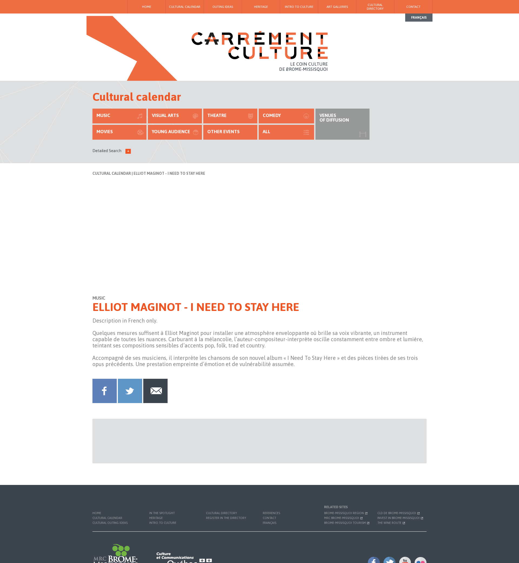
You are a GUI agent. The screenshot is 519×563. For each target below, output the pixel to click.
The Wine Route (389, 522)
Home (146, 7)
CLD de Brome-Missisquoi (397, 513)
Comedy (272, 115)
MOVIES (105, 131)
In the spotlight (162, 513)
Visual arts (165, 115)
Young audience (171, 131)
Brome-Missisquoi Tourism (345, 522)
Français (419, 17)
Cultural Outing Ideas (110, 522)
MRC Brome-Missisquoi (342, 518)
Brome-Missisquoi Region (344, 513)
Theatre (217, 115)
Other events (223, 131)
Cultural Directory (375, 7)
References (271, 513)
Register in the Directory (226, 518)
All (266, 131)
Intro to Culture (299, 7)
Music (103, 115)
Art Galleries (337, 7)
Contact (413, 7)
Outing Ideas (222, 7)
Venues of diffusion (334, 118)
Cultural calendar (184, 7)
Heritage (261, 7)
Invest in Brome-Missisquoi (398, 518)
